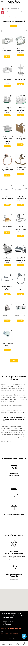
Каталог (11, 16)
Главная (5, 16)
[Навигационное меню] (2, 2)
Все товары (13, 26)
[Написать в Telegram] (24, 638)
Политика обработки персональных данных (9, 633)
